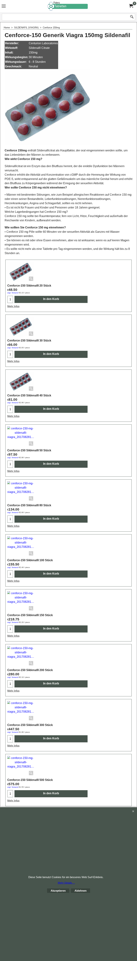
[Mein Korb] (131, 6)
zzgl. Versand (12, 293)
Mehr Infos (13, 306)
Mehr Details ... (66, 882)
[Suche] (131, 17)
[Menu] (4, 6)
